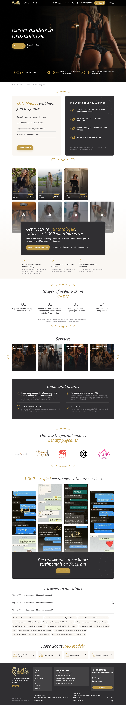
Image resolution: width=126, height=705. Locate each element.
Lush (14, 630)
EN (112, 697)
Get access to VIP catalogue (38, 247)
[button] (118, 357)
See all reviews (63, 571)
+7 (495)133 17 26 (99, 670)
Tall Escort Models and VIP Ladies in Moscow (93, 618)
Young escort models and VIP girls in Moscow (94, 626)
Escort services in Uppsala (64, 673)
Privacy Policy (38, 701)
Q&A (35, 681)
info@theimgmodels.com (102, 672)
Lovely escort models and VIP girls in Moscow (62, 626)
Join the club (100, 3)
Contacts (37, 686)
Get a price (15, 196)
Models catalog (39, 678)
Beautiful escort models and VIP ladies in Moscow (28, 626)
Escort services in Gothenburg (65, 678)
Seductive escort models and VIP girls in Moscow (70, 630)
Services (37, 675)
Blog (35, 683)
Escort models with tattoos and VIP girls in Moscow (68, 634)
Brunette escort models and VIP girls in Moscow (61, 618)
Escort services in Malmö (63, 675)
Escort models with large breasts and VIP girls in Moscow (31, 634)
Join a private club (25, 148)
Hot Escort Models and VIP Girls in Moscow (26, 622)
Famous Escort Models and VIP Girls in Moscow (58, 622)
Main (36, 673)
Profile (30, 196)
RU (108, 697)
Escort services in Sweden (64, 683)
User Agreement (78, 701)
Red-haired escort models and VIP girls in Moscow (35, 630)
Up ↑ (112, 701)
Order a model (18, 46)
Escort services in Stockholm (65, 681)
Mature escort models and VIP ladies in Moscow (92, 622)
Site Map (37, 688)
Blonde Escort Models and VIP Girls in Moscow (27, 618)
